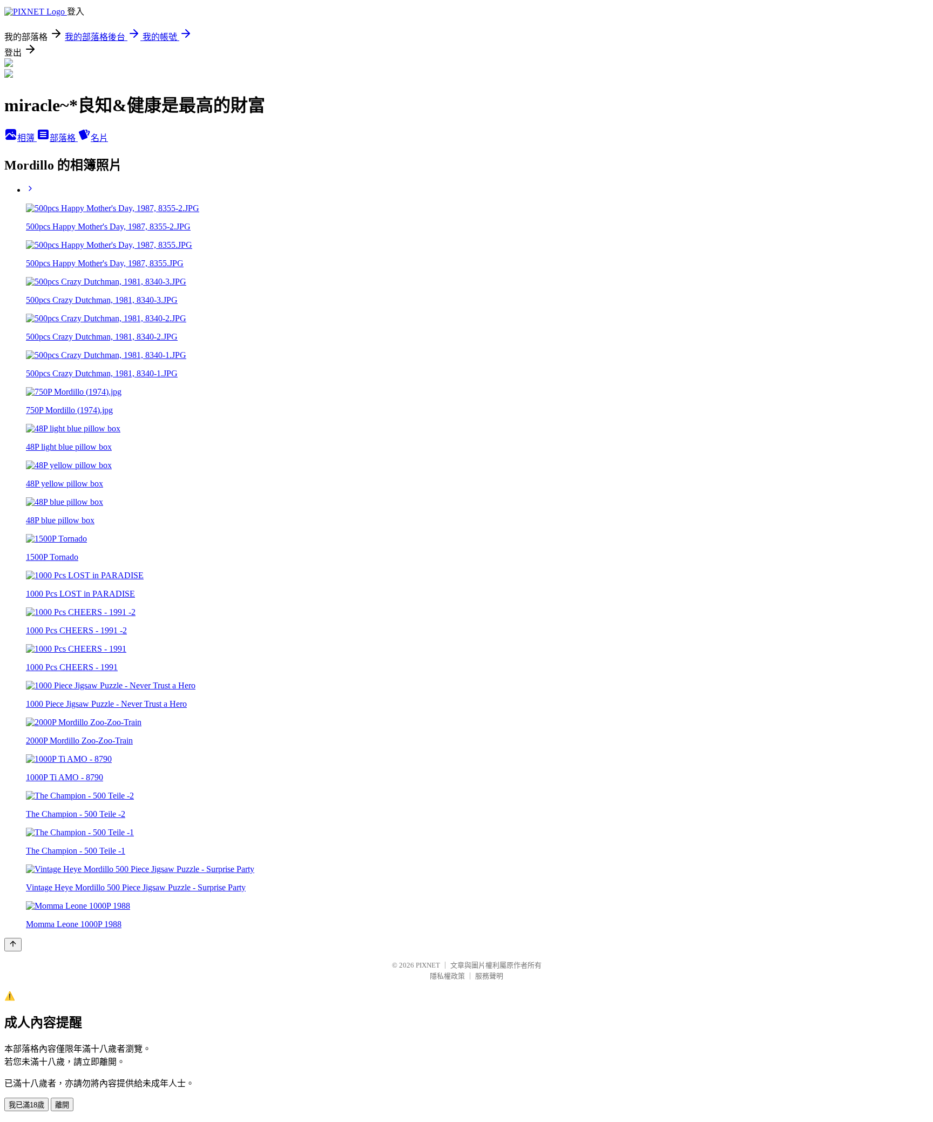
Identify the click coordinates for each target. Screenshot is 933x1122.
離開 (62, 1105)
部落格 (64, 138)
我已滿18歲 (26, 1105)
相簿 (27, 138)
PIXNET (428, 965)
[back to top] (13, 944)
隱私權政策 (447, 976)
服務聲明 (489, 976)
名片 (99, 138)
